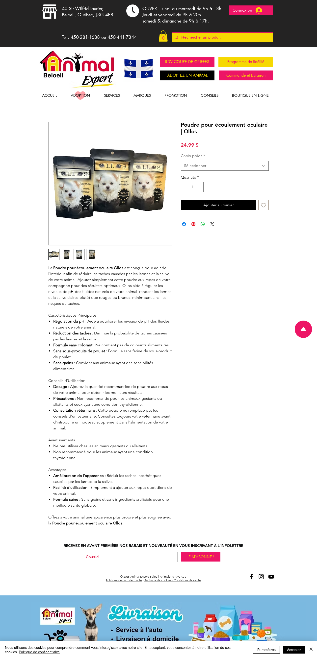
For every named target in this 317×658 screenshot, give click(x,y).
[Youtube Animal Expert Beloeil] (271, 576)
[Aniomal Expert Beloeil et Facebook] (251, 576)
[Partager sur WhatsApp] (203, 224)
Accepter (294, 649)
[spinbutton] (192, 187)
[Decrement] (185, 187)
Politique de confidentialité (124, 580)
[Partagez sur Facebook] (184, 224)
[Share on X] (212, 224)
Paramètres (266, 649)
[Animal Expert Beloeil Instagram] (261, 576)
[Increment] (199, 187)
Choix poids (193, 155)
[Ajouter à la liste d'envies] (263, 205)
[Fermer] (311, 649)
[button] (163, 36)
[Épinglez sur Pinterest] (193, 224)
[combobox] (225, 166)
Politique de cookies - (159, 580)
